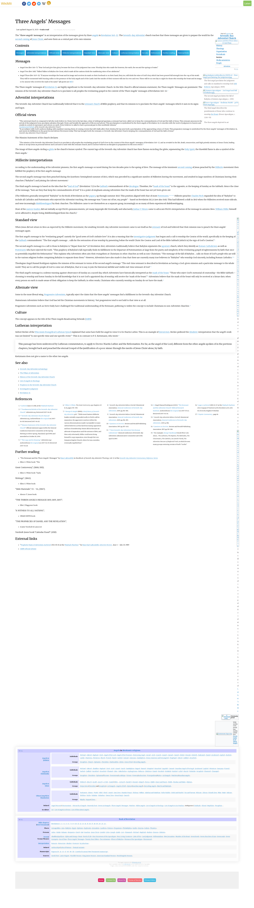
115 (73, 852)
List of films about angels (80, 810)
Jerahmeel (215, 755)
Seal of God (73, 186)
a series (228, 34)
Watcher (132, 806)
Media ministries (223, 60)
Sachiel (120, 758)
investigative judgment (144, 236)
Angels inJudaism (45, 759)
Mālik (170, 782)
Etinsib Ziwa (212, 793)
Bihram (199, 793)
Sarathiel (95, 771)
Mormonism (66, 806)
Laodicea (103, 828)
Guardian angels (184, 775)
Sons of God (129, 762)
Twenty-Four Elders (92, 839)
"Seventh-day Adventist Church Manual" (35, 416)
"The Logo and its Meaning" (31, 440)
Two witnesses (105, 839)
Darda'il (129, 782)
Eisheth (194, 755)
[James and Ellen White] (227, 43)
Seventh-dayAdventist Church (227, 37)
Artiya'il (122, 782)
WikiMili (6, 3)
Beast (80, 836)
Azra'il (100, 782)
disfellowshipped (44, 203)
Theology (220, 48)
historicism (164, 332)
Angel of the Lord (110, 755)
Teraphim (218, 806)
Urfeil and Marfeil (177, 793)
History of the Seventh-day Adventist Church (37, 377)
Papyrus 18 (55, 852)
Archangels (166, 775)
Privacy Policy (150, 880)
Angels (117, 750)
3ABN (88, 319)
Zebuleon (148, 771)
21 (102, 824)
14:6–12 (115, 35)
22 (105, 824)
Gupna (88, 799)
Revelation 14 (51, 87)
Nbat (219, 793)
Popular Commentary (205, 414)
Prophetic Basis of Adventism (32, 545)
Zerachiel (193, 758)
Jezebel (102, 832)
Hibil (100, 793)
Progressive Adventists (54, 294)
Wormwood (147, 839)
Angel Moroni (56, 806)
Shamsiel (207, 771)
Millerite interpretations (72, 53)
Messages (20, 53)
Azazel (164, 755)
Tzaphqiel (173, 758)
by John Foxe (84, 843)
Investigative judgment (29, 389)
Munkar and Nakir (179, 782)
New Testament (42, 825)
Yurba (89, 795)
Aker (115, 771)
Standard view (89, 53)
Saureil (126, 795)
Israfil (95, 782)
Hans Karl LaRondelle (90, 545)
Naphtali (143, 832)
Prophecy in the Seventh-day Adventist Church (38, 385)
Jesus (93, 832)
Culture (115, 53)
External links (183, 53)
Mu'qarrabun (84, 786)
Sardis (135, 828)
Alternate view (103, 53)
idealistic (193, 332)
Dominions (114, 775)
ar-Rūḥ (105, 782)
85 (68, 852)
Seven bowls (195, 836)
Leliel (181, 771)
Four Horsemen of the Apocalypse (104, 836)
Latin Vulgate (64, 856)
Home (101, 880)
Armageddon (55, 828)
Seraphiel (200, 771)
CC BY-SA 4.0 (126, 864)
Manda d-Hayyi (127, 793)
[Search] (49, 3)
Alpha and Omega (71, 836)
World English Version (124, 856)
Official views (54, 53)
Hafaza (129, 786)
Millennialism (158, 836)
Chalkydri (197, 806)
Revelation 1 (55, 824)
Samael (126, 758)
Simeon (155, 832)
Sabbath (104, 186)
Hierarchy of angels (79, 806)
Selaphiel (150, 768)
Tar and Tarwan (189, 793)
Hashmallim (114, 762)
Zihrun (205, 793)
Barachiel (158, 768)
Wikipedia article (136, 862)
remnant (156, 227)
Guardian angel (137, 786)
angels (95, 35)
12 (80, 824)
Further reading (169, 53)
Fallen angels (140, 806)
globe (51, 149)
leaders (37, 209)
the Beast (214, 114)
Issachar (87, 832)
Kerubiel (161, 771)
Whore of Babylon (117, 839)
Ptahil (96, 793)
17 (92, 824)
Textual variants (78, 847)
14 (85, 824)
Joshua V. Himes (140, 209)
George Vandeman (170, 433)
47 (65, 852)
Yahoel (180, 758)
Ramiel (143, 768)
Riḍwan (189, 782)
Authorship (55, 847)
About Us (121, 880)
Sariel (123, 768)
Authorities (142, 775)
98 (70, 852)
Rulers (159, 775)
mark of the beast (161, 186)
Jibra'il (89, 782)
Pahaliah (192, 771)
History (219, 46)
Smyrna (140, 828)
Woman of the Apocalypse (133, 839)
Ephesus (80, 828)
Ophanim (97, 762)
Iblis (116, 782)
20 (100, 824)
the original (45, 418)
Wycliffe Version (75, 856)
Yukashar (101, 795)
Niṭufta (82, 799)
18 (94, 824)
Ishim (121, 762)
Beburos (141, 771)
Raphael (95, 755)
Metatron (96, 758)
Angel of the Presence (124, 755)
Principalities (152, 775)
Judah (118, 832)
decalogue (134, 186)
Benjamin (71, 832)
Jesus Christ (37, 39)
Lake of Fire (137, 836)
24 (60, 852)
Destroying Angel (139, 755)
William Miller (222, 209)
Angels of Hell (121, 786)
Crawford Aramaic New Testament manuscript (91, 852)
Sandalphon (141, 758)
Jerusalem (95, 828)
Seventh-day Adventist (134, 35)
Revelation (106, 35)
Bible (40, 822)
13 (83, 824)
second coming (22, 39)
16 (90, 824)
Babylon (68, 828)
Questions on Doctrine (117, 424)
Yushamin (83, 793)
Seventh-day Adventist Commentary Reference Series (139, 458)
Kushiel (228, 755)
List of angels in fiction (62, 810)
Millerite (219, 167)
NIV (71, 82)
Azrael (148, 755)
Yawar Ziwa (110, 795)
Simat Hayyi (119, 795)
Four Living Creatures (124, 836)
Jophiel (222, 755)
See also (145, 53)
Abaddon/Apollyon (57, 836)
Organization (221, 51)
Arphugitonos (132, 771)
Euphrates (87, 828)
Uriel (101, 755)
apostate (166, 246)
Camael (170, 755)
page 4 (201, 405)
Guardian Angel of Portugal (184, 768)
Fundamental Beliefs (26, 127)
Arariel (158, 755)
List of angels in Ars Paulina (174, 806)
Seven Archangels (104, 806)
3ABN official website (28, 549)
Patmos (110, 828)
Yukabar (94, 795)
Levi (122, 832)
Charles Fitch (197, 196)
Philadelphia (127, 828)
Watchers (174, 775)
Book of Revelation (127, 819)
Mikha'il (83, 782)
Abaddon (96, 768)
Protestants (163, 196)
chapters (45, 822)
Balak (59, 832)
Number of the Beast (183, 836)
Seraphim (83, 762)
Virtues (128, 775)
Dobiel (182, 755)
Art (52, 810)
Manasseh (128, 832)
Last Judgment (147, 836)
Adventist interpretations (36, 53)
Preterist (76, 843)
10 (76, 824)
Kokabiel (168, 771)
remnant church (92, 104)
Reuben (149, 832)
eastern (29, 209)
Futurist (54, 843)
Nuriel (103, 758)
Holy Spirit (190, 149)
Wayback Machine (47, 406)
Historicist (61, 843)
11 (78, 824)
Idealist (69, 843)
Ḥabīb (153, 782)
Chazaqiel (215, 771)
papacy (92, 196)
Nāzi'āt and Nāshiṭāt (164, 786)
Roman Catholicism (208, 246)
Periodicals (220, 54)
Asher (53, 832)
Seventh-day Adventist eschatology (33, 369)
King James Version (89, 856)
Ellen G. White (70, 405)
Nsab (224, 793)
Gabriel (89, 755)
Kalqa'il (141, 782)
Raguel (137, 768)
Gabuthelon (122, 771)
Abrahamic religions (131, 750)
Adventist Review (106, 545)
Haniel (208, 755)
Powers (135, 775)
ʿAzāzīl (111, 782)
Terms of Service (134, 880)
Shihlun (83, 795)
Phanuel (110, 771)
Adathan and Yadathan (152, 793)
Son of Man (63, 839)
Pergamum (118, 828)
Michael (83, 755)
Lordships (121, 775)
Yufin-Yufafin (165, 793)
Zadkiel (186, 758)
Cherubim (105, 762)
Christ (97, 832)
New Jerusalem (169, 836)
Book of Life (87, 836)
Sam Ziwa (117, 793)
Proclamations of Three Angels (235, 739)
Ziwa (93, 799)
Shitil (105, 793)
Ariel (153, 755)
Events (46, 837)
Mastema (89, 758)
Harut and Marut (161, 782)
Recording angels (139, 762)
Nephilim (210, 806)
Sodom (146, 828)
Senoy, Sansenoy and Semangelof (157, 758)
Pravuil (108, 758)
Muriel (186, 771)
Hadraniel (201, 755)
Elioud (204, 806)
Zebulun (162, 832)
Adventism (227, 66)
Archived (24, 406)
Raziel (114, 758)
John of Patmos (66, 847)
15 (87, 824)
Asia (62, 828)
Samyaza (133, 758)
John (108, 832)
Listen (247, 3)
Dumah (188, 755)
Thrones (106, 775)
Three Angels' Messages (120, 806)
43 (63, 852)
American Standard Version (106, 856)
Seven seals (221, 836)
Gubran (229, 793)
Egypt (74, 828)
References (155, 53)
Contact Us (111, 880)
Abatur (90, 793)
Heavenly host (92, 806)
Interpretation (43, 843)
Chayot (90, 762)
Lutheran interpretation (130, 53)
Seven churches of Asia (208, 836)
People (219, 63)
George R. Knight (71, 411)
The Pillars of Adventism (29, 373)
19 (97, 824)
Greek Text (55, 856)
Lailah (82, 758)
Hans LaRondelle (66, 458)
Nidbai (141, 793)
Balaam (64, 832)
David (78, 832)
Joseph (113, 832)
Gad (82, 832)
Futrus (147, 782)
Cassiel (176, 755)
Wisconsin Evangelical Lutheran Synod (53, 332)
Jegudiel (165, 768)
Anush (110, 793)
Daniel (155, 771)
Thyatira (153, 828)
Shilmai (135, 793)
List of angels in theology (30, 381)
